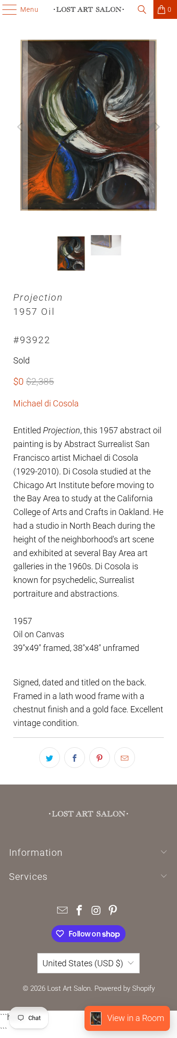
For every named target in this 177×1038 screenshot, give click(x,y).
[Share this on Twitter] (49, 757)
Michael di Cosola (46, 403)
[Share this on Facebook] (74, 757)
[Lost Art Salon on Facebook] (80, 911)
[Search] (142, 9)
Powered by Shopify (124, 988)
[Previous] (20, 127)
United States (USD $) (82, 963)
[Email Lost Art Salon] (63, 911)
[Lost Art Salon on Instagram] (97, 911)
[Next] (156, 127)
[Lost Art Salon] (88, 9)
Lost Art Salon (69, 988)
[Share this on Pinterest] (99, 757)
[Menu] (5, 9)
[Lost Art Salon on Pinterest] (113, 911)
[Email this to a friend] (124, 757)
